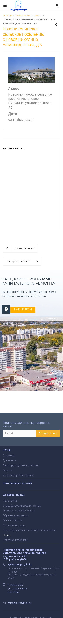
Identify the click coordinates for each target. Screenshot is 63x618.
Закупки (7, 470)
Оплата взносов (12, 520)
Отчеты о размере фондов (18, 510)
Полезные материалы (15, 540)
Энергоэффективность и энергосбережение (29, 530)
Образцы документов (15, 515)
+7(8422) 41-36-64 (20, 564)
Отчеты (7, 535)
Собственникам (14, 495)
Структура (9, 455)
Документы (9, 460)
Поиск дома (10, 500)
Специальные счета (14, 525)
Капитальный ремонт (17, 483)
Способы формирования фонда (22, 505)
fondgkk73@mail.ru (19, 603)
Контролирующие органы (18, 475)
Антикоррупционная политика (20, 465)
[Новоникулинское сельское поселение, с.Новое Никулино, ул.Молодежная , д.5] (31, 69)
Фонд (6, 449)
